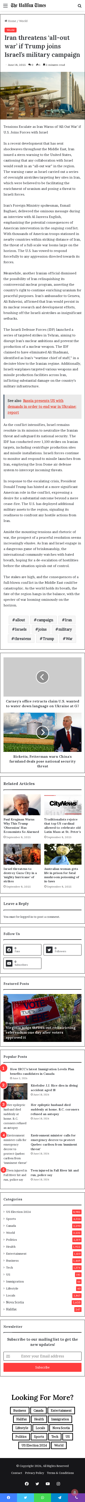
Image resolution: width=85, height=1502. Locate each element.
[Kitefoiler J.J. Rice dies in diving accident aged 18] (15, 1091)
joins (42, 629)
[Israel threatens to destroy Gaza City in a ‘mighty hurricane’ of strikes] (22, 854)
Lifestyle (12, 1288)
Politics (11, 1239)
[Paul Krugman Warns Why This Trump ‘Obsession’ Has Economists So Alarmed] (22, 804)
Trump (48, 638)
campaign (45, 620)
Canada (11, 1225)
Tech (9, 1267)
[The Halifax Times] (28, 5)
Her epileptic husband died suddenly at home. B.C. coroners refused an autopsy (55, 1109)
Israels (21, 629)
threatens (22, 638)
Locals (10, 1295)
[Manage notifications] (74, 1492)
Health (10, 1246)
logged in (26, 916)
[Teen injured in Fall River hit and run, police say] (15, 1176)
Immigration (15, 1281)
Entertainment (16, 1253)
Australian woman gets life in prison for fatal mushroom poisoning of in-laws (61, 875)
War (69, 638)
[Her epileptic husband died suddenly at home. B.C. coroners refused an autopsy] (15, 1116)
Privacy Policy (34, 1473)
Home (11, 21)
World (23, 21)
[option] (42, 1018)
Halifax (11, 1309)
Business (12, 1260)
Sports (11, 1218)
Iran (68, 620)
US (8, 1274)
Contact (16, 1473)
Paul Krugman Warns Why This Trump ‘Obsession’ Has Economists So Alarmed (21, 825)
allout (20, 620)
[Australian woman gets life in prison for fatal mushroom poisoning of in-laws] (63, 854)
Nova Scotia (15, 1302)
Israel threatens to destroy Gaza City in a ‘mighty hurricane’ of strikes (20, 875)
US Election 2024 (18, 1211)
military (65, 629)
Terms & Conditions (60, 1473)
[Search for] (79, 7)
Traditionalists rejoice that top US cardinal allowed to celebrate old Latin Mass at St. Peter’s (62, 825)
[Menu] (5, 7)
